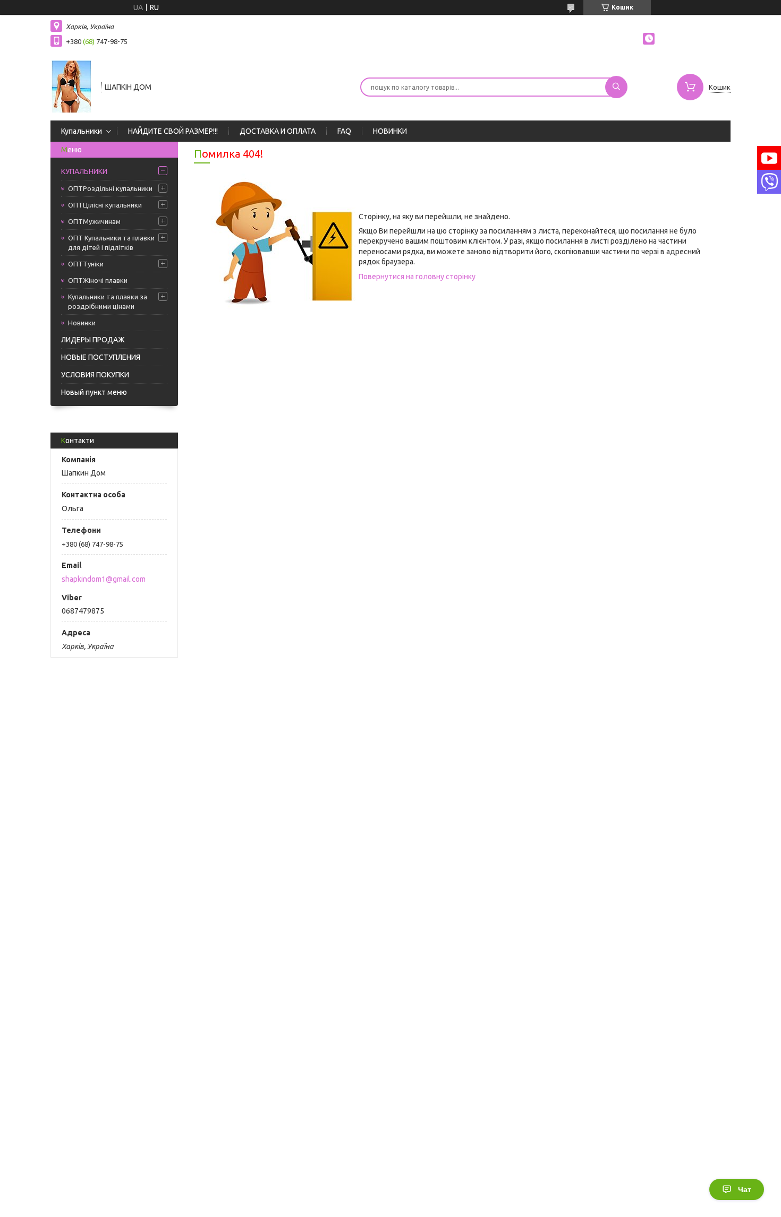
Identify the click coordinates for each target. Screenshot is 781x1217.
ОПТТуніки (86, 263)
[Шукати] (616, 87)
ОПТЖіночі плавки (98, 280)
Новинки (82, 322)
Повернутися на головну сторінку (417, 276)
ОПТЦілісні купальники (105, 205)
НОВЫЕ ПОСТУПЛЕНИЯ (100, 357)
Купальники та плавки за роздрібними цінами (107, 301)
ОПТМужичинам (94, 221)
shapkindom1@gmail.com (104, 579)
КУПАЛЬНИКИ (84, 171)
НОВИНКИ (390, 131)
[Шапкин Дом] (71, 86)
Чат (744, 1189)
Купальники (81, 131)
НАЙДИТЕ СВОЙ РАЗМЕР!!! (173, 131)
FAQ (344, 131)
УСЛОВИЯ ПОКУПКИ (95, 374)
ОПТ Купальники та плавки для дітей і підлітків (111, 242)
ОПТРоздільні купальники (110, 188)
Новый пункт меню (94, 392)
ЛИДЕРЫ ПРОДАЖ (93, 339)
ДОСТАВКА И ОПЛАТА (278, 131)
